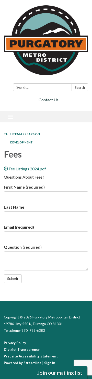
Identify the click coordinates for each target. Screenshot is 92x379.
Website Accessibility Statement (31, 356)
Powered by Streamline (22, 363)
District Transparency (22, 349)
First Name (24, 186)
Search (80, 87)
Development (21, 142)
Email (19, 227)
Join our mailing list (59, 373)
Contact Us (49, 99)
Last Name (14, 207)
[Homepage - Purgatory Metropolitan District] (46, 42)
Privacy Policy (15, 343)
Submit (12, 278)
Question (23, 247)
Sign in (49, 363)
